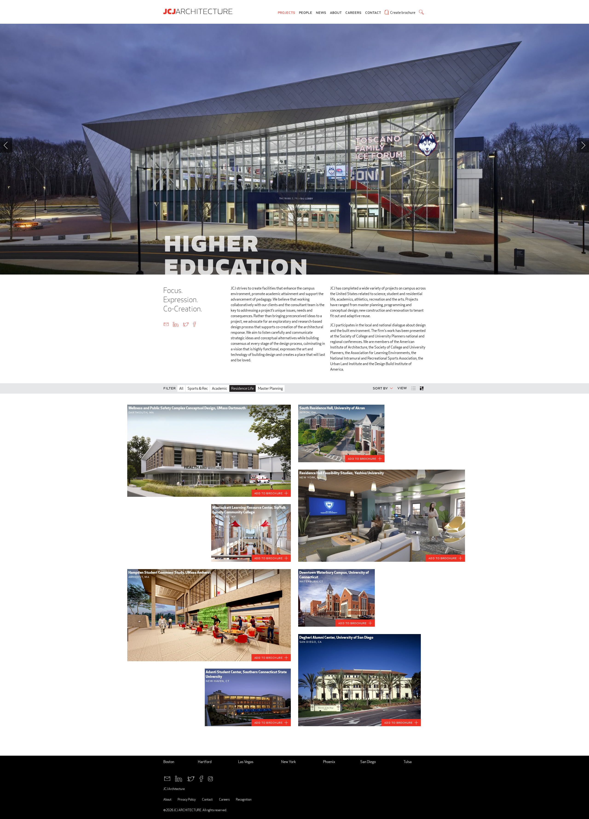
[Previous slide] (6, 145)
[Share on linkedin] (175, 324)
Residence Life (242, 388)
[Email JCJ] (167, 778)
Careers (353, 13)
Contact (373, 13)
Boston (168, 761)
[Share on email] (166, 324)
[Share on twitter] (186, 324)
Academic (219, 388)
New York (288, 761)
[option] (294, 149)
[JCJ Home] (199, 11)
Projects (286, 13)
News (321, 13)
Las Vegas (245, 761)
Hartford (205, 761)
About (336, 13)
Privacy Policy (187, 799)
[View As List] (414, 388)
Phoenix (329, 761)
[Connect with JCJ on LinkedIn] (178, 778)
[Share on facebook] (194, 324)
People (305, 13)
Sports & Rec (198, 388)
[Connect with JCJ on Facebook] (201, 778)
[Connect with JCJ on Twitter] (191, 778)
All (181, 388)
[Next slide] (583, 145)
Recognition (243, 799)
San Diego (368, 761)
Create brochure (402, 12)
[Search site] (421, 12)
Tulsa (408, 761)
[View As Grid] (422, 388)
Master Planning (270, 388)
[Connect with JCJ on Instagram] (210, 778)
